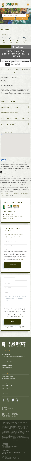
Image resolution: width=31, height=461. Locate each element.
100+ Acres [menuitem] (5, 393)
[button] (27, 15)
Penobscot (15, 193)
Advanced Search (8, 18)
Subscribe (12, 265)
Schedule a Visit (21, 279)
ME (11, 193)
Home (1, 193)
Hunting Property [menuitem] (7, 383)
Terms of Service (20, 327)
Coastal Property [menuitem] (7, 376)
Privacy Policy (4, 173)
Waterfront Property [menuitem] (8, 378)
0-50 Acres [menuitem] (5, 388)
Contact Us (6, 218)
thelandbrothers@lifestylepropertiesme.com (14, 356)
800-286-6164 (9, 214)
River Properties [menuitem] (7, 385)
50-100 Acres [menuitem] (6, 391)
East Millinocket (24, 193)
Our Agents (12, 218)
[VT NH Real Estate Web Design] (15, 457)
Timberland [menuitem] (5, 381)
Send (12, 321)
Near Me (21, 18)
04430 (3, 195)
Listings (6, 193)
